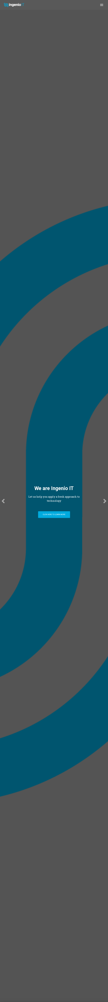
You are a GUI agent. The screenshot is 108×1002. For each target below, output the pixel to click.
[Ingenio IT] (15, 4)
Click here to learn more (54, 514)
